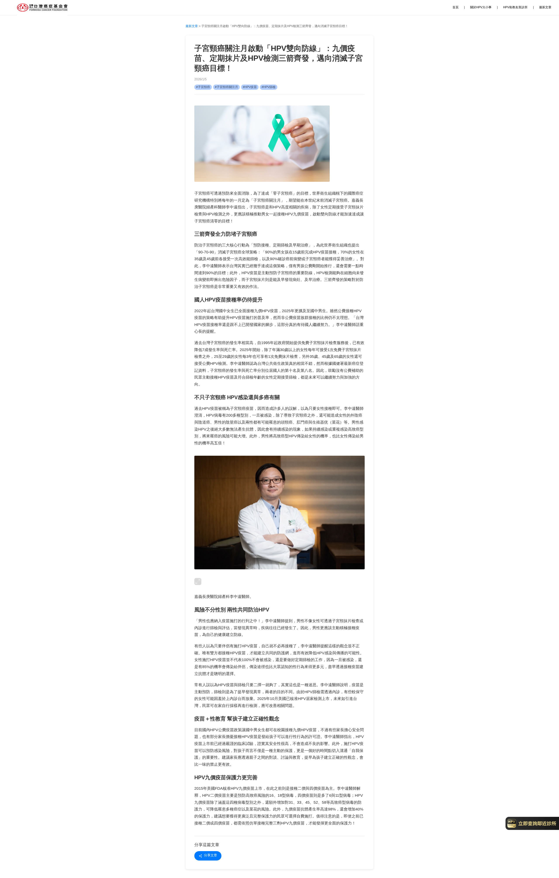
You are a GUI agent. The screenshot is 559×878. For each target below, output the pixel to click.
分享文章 (210, 855)
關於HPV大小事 (481, 7)
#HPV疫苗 (250, 87)
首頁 (455, 7)
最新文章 (545, 7)
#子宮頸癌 (203, 87)
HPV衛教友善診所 (515, 7)
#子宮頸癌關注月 (226, 87)
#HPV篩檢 (269, 87)
